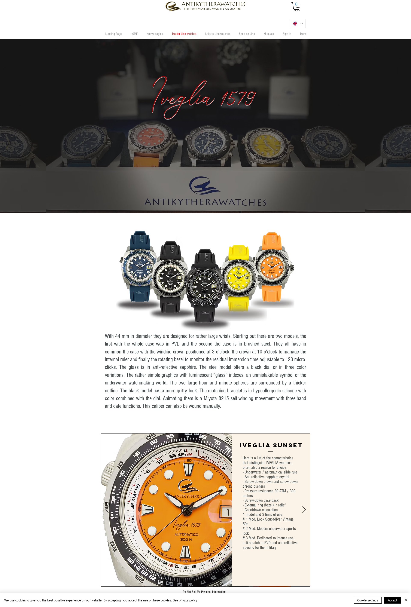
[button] (296, 6)
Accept (392, 600)
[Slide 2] (206, 580)
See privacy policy (185, 600)
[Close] (405, 600)
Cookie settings (367, 600)
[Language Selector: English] (298, 23)
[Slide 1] (200, 580)
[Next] (304, 509)
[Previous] (107, 509)
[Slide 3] (210, 580)
